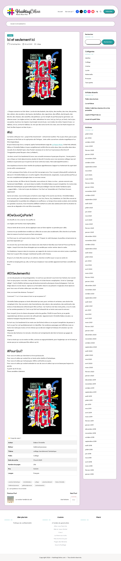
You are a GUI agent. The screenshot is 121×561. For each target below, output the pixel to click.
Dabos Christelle (59, 482)
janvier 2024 (89, 187)
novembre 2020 (90, 339)
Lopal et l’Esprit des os (93, 115)
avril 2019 (88, 413)
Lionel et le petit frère (92, 119)
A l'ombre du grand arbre (60, 523)
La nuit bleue (89, 103)
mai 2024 (88, 171)
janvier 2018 (89, 474)
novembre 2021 (90, 290)
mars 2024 (89, 179)
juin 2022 (88, 261)
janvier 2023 (89, 232)
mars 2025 (89, 146)
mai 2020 (88, 359)
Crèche (87, 66)
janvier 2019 (89, 425)
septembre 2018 (90, 441)
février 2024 (89, 183)
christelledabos (27, 482)
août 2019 (88, 396)
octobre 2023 (90, 195)
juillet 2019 (88, 400)
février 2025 (89, 150)
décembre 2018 (90, 429)
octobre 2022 (90, 244)
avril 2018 (88, 462)
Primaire (88, 78)
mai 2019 (88, 408)
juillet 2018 (88, 449)
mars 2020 (89, 367)
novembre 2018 (90, 433)
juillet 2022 (89, 257)
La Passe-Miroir (57, 144)
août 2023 (88, 203)
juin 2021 (88, 310)
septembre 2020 (91, 347)
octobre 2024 (90, 162)
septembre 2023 (91, 199)
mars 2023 (89, 224)
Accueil (12, 24)
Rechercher (89, 34)
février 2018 (89, 470)
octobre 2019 (89, 388)
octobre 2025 (90, 142)
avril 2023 (88, 220)
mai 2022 (88, 265)
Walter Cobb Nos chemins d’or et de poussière (97, 109)
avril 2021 (88, 318)
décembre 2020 (90, 335)
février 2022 (89, 277)
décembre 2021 (90, 285)
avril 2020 (88, 363)
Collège (10, 35)
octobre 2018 (89, 437)
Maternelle (89, 74)
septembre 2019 (90, 392)
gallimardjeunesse (27, 485)
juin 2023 (88, 212)
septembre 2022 (91, 249)
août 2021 (88, 302)
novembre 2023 (90, 191)
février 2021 (89, 326)
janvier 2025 (89, 154)
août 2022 (88, 253)
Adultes (87, 58)
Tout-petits (89, 82)
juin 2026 (88, 138)
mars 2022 (89, 273)
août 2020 (88, 351)
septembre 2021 (90, 298)
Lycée (87, 70)
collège (37, 482)
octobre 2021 (89, 294)
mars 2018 (88, 466)
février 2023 (89, 228)
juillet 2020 (89, 355)
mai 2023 (88, 216)
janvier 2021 (89, 331)
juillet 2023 (89, 208)
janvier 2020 (89, 376)
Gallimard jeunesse (14, 485)
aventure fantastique (14, 482)
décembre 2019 (90, 380)
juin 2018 (88, 454)
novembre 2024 (90, 158)
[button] (109, 11)
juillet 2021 (88, 306)
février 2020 (89, 372)
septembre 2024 (91, 167)
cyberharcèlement (47, 482)
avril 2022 (88, 269)
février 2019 (89, 421)
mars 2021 (88, 322)
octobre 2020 (90, 343)
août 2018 (88, 445)
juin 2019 (88, 404)
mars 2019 (88, 417)
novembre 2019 (90, 384)
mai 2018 (88, 458)
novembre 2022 (90, 240)
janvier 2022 (89, 281)
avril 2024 (88, 175)
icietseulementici (39, 485)
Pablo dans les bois (91, 99)
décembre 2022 (90, 236)
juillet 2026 (89, 134)
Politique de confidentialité (22, 523)
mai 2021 (88, 314)
